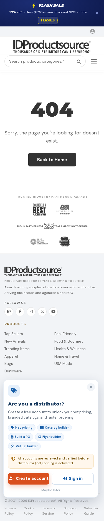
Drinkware (13, 371)
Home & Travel (66, 356)
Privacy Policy (10, 511)
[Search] (78, 61)
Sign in (76, 478)
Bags (8, 363)
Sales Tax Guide (91, 511)
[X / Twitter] (42, 311)
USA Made (63, 363)
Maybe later (50, 490)
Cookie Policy (29, 511)
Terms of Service (49, 511)
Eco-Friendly (65, 333)
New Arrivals (15, 341)
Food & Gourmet (68, 341)
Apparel (11, 356)
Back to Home (52, 160)
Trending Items (17, 348)
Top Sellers (13, 333)
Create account (32, 478)
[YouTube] (53, 311)
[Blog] (8, 311)
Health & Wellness (70, 348)
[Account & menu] (95, 31)
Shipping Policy (71, 511)
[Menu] (94, 61)
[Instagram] (31, 311)
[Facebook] (20, 311)
